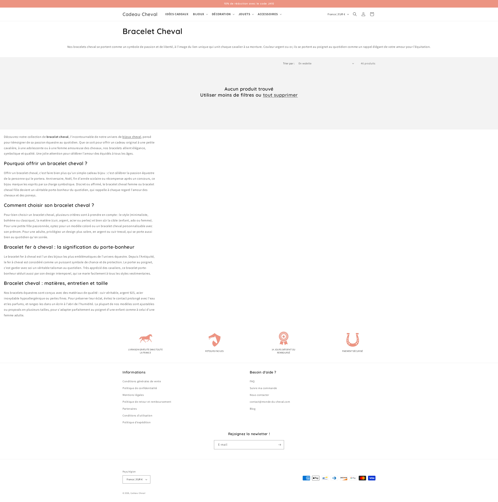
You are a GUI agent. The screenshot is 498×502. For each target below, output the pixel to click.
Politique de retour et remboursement (147, 401)
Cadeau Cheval (138, 493)
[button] (200, 14)
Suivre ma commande (263, 388)
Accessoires (268, 14)
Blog (252, 408)
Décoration (221, 14)
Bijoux (198, 14)
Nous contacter (259, 395)
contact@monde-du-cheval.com (270, 401)
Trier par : (289, 63)
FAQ (252, 381)
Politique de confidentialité (140, 388)
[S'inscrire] (279, 444)
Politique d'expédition (137, 422)
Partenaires (130, 408)
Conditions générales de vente (142, 381)
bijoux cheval (131, 137)
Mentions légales (133, 395)
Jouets (244, 14)
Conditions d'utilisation (137, 415)
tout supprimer (280, 95)
